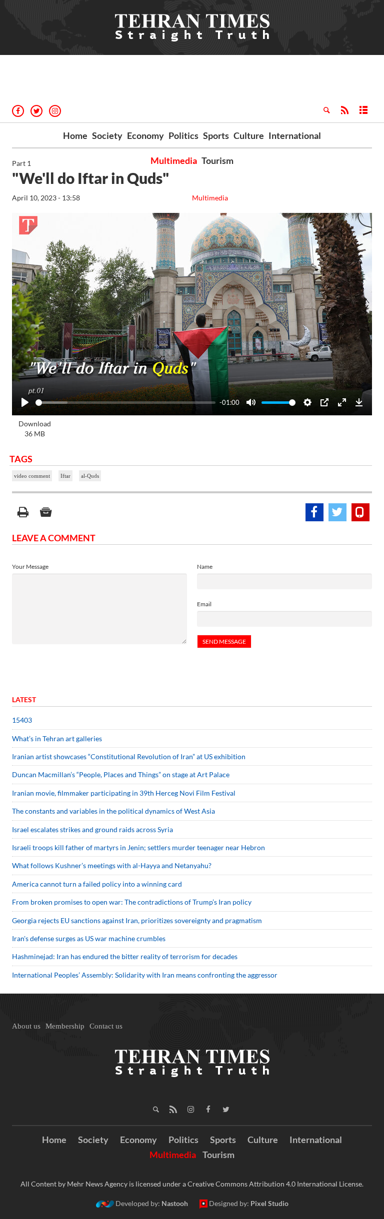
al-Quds (90, 476)
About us (26, 1026)
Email (204, 604)
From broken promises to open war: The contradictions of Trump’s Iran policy (132, 902)
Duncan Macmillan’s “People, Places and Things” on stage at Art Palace (121, 774)
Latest (24, 699)
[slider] (126, 402)
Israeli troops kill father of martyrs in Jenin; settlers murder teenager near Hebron (138, 847)
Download (34, 428)
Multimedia (173, 160)
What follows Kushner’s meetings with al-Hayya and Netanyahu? (112, 865)
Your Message (30, 566)
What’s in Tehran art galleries (57, 738)
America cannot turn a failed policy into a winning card (97, 884)
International (294, 135)
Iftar (65, 476)
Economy (145, 135)
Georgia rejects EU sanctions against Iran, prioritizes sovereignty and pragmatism (137, 920)
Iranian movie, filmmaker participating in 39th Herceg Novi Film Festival (124, 793)
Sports (216, 135)
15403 (22, 720)
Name (204, 566)
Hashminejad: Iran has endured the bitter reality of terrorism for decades (125, 956)
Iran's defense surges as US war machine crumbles (89, 938)
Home (75, 135)
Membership (65, 1026)
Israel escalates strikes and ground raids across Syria (92, 829)
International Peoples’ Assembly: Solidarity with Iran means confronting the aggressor (145, 975)
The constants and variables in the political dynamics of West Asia (113, 811)
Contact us (106, 1026)
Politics (183, 135)
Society (107, 135)
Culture (249, 135)
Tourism (218, 160)
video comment (32, 476)
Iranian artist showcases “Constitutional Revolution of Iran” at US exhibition (129, 756)
